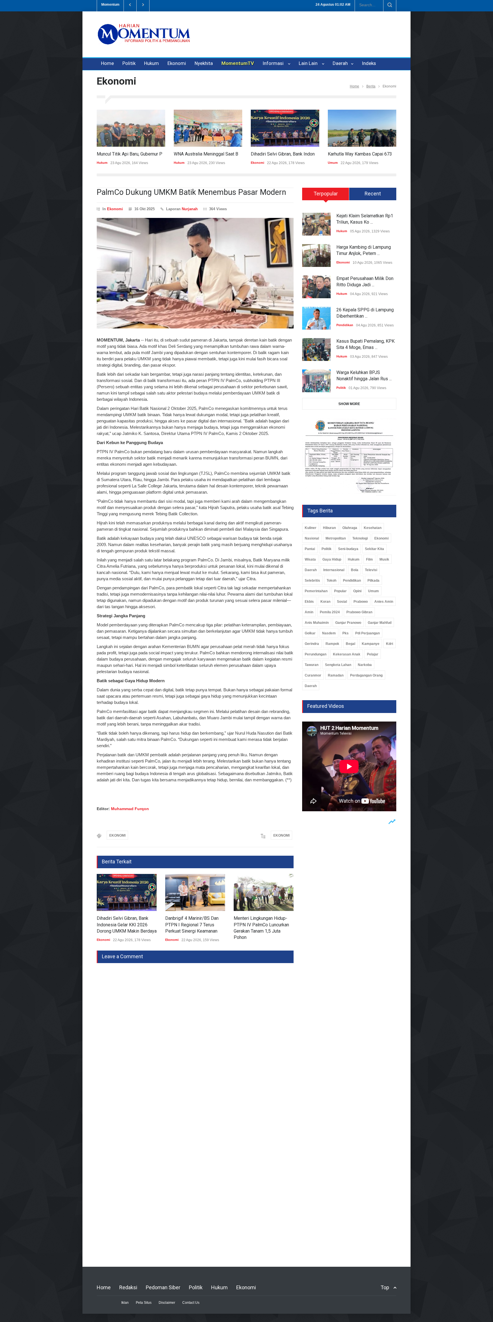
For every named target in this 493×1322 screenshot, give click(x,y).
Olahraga (349, 528)
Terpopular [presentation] (326, 194)
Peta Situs (143, 1303)
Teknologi (360, 538)
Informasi (274, 63)
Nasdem (329, 633)
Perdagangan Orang (366, 675)
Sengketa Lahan (338, 665)
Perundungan (315, 654)
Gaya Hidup (331, 559)
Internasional (333, 570)
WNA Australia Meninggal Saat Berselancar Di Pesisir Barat (233, 154)
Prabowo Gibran (359, 612)
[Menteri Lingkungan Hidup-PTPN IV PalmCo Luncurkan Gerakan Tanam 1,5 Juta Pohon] (264, 892)
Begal (350, 644)
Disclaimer (167, 1303)
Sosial (342, 602)
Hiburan (329, 528)
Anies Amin (383, 602)
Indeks (369, 63)
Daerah (341, 63)
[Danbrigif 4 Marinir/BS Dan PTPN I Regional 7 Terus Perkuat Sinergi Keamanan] (195, 892)
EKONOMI (117, 835)
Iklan (125, 1303)
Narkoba (365, 665)
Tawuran (311, 665)
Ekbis (309, 602)
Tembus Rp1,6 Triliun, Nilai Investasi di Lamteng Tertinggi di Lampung (217, 4)
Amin (309, 612)
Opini (357, 591)
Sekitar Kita (374, 549)
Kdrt (389, 644)
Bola (354, 570)
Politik (129, 63)
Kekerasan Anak (346, 654)
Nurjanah (190, 209)
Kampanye (370, 644)
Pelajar (372, 654)
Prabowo (360, 602)
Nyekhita (204, 63)
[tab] (325, 196)
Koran (325, 602)
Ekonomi (176, 63)
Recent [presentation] (373, 194)
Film (369, 559)
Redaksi (128, 1287)
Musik (384, 559)
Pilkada (373, 581)
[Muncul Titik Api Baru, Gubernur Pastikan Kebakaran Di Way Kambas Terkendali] (131, 128)
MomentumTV (237, 63)
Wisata (310, 559)
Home (107, 63)
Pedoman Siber (163, 1287)
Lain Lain (309, 63)
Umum (333, 162)
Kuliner (310, 528)
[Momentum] (144, 39)
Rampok (332, 644)
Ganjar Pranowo (348, 623)
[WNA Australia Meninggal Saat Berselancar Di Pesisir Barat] (208, 128)
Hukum (151, 63)
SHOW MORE (349, 404)
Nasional (312, 538)
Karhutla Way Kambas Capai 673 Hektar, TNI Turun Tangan (385, 154)
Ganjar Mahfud (379, 623)
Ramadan (336, 675)
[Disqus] (195, 1034)
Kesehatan (372, 528)
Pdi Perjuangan (367, 633)
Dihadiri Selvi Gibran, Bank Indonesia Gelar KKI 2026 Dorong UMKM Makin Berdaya (127, 925)
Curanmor (313, 675)
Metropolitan (336, 538)
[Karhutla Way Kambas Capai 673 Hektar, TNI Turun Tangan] (362, 128)
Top (385, 1287)
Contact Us (190, 1303)
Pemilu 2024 (330, 612)
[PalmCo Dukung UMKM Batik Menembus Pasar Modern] (195, 273)
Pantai (310, 549)
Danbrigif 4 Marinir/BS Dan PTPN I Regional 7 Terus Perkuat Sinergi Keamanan (192, 925)
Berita (370, 86)
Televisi (371, 570)
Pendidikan (344, 325)
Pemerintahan (316, 591)
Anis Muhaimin (317, 623)
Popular (340, 591)
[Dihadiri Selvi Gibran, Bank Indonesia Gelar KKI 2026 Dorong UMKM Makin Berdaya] (285, 128)
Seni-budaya (348, 549)
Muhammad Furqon (130, 808)
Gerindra (312, 644)
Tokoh (331, 581)
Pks (345, 633)
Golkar (310, 633)
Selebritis (312, 581)
